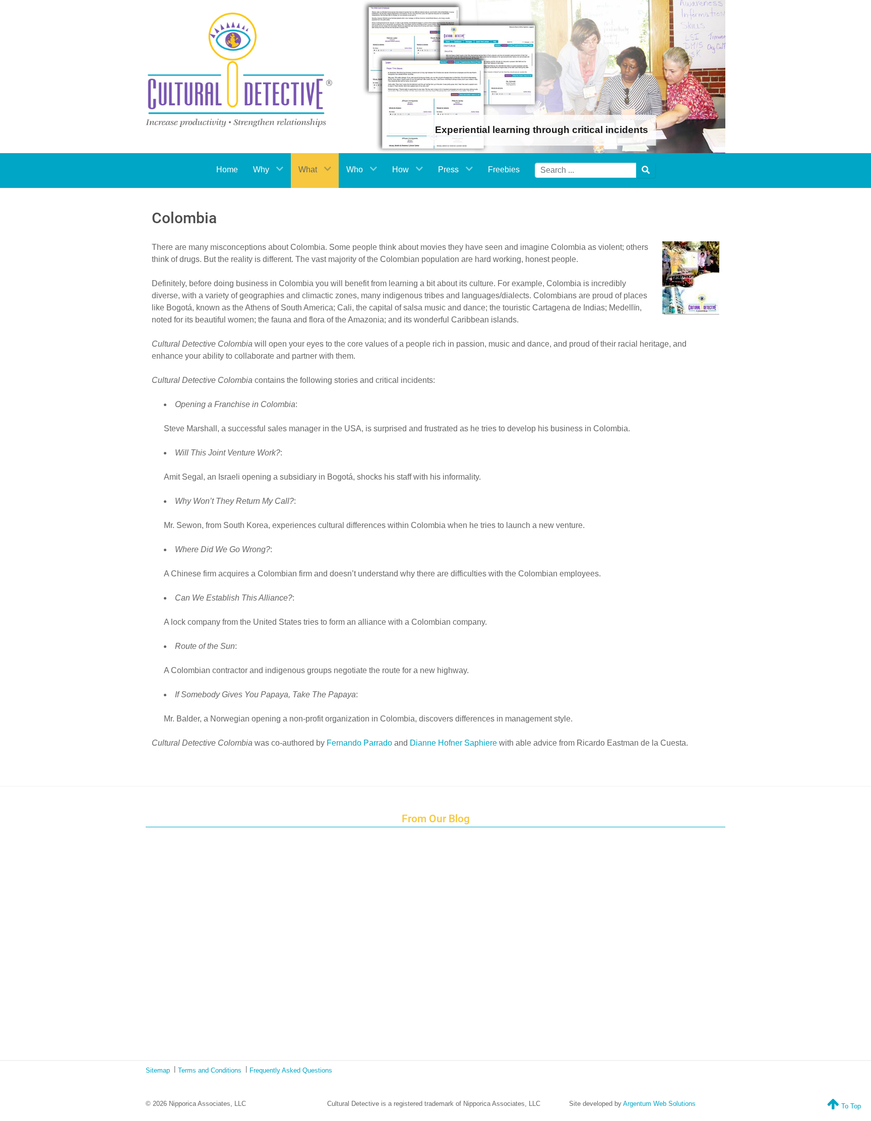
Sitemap (158, 1070)
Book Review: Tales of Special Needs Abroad (441, 925)
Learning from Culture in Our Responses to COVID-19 (441, 995)
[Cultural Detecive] (239, 70)
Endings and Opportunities (441, 856)
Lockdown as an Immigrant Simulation (442, 903)
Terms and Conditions (209, 1070)
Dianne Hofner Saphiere (453, 743)
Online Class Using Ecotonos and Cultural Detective (441, 1018)
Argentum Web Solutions (659, 1103)
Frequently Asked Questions (291, 1070)
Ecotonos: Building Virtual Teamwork (442, 949)
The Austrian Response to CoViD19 (441, 971)
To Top (850, 1106)
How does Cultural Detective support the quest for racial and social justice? (442, 880)
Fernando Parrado (359, 743)
